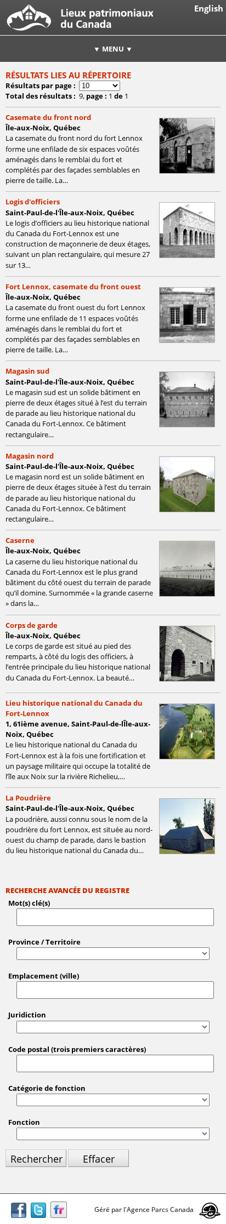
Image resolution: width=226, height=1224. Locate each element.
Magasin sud (27, 371)
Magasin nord (29, 456)
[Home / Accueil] (76, 32)
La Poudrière (28, 798)
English (208, 8)
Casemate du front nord (48, 117)
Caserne (20, 540)
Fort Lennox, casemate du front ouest (73, 286)
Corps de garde (31, 625)
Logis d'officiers (32, 202)
